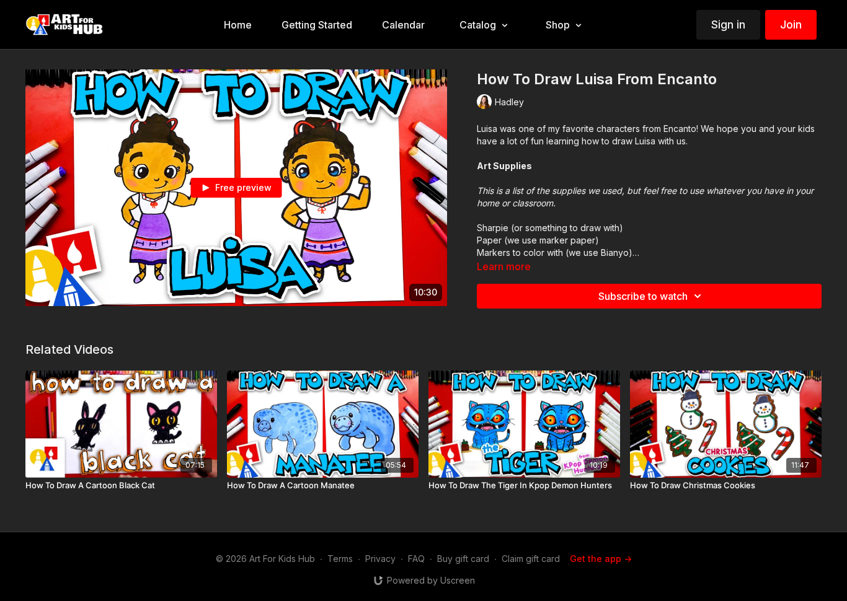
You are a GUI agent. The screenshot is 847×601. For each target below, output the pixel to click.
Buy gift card (463, 558)
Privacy (380, 558)
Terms (340, 558)
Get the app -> (601, 558)
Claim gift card (531, 558)
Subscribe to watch (643, 296)
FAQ (416, 558)
